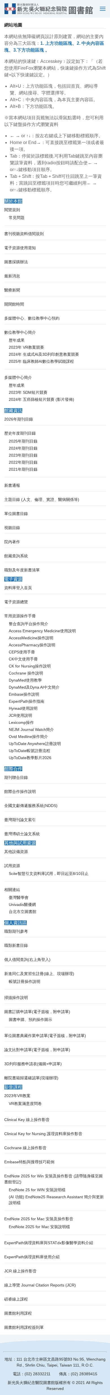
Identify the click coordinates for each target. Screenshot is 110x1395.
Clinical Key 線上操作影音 (27, 1119)
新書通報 (12, 485)
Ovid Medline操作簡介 (28, 736)
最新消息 (12, 276)
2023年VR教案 (17, 1095)
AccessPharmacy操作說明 (32, 645)
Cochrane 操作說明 (26, 673)
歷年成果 (17, 340)
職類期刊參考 (16, 931)
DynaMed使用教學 (25, 680)
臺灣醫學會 (18, 897)
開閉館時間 (14, 304)
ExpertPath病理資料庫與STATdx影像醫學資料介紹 (48, 1243)
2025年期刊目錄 (23, 441)
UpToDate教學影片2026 (30, 757)
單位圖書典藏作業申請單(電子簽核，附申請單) (45, 1035)
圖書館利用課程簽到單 (24, 1327)
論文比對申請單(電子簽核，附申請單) (37, 1049)
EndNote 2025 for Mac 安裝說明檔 (39, 1226)
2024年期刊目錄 (23, 448)
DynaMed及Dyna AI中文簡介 (34, 687)
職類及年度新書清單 (22, 570)
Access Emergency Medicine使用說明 (42, 631)
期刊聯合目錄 (16, 777)
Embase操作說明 (24, 694)
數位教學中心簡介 (20, 332)
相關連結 (12, 889)
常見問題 (17, 217)
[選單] (101, 9)
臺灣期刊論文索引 (20, 819)
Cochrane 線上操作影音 (25, 1148)
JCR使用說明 (20, 715)
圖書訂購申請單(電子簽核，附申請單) (37, 1011)
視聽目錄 (12, 527)
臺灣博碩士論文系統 (22, 834)
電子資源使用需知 (20, 248)
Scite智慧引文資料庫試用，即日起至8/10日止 (49, 873)
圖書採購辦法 (16, 262)
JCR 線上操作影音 (20, 1271)
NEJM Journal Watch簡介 (31, 729)
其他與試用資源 (20, 843)
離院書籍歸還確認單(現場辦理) (31, 1078)
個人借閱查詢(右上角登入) (27, 959)
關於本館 (13, 201)
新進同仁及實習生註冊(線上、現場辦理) (39, 973)
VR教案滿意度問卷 (25, 1103)
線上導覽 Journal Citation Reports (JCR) (40, 1285)
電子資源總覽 (16, 602)
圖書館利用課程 (18, 1313)
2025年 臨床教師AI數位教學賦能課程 (41, 361)
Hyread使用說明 (23, 708)
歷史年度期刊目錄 (20, 433)
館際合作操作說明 (20, 791)
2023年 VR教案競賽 (26, 347)
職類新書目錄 (16, 945)
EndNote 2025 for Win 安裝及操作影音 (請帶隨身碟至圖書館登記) (53, 1179)
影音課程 (13, 1087)
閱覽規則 (12, 209)
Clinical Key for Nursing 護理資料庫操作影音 (43, 1133)
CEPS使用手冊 (22, 652)
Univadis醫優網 (22, 904)
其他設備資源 (16, 851)
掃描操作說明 (16, 997)
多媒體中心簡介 (18, 377)
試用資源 (12, 865)
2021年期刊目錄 (23, 469)
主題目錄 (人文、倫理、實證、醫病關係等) (41, 499)
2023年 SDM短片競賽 (28, 392)
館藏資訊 (13, 410)
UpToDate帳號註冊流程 (29, 750)
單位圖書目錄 (16, 513)
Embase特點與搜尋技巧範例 (29, 1162)
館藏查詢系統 (16, 556)
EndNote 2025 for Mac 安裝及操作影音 (38, 1219)
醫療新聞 (12, 290)
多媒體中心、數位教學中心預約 (32, 318)
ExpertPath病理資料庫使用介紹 (32, 1257)
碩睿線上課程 (16, 1299)
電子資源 (13, 579)
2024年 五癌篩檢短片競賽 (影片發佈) (41, 399)
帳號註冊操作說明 (24, 981)
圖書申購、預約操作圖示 (30, 1019)
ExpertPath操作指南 (26, 701)
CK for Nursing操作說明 (30, 666)
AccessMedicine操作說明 (31, 638)
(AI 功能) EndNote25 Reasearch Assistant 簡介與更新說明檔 (56, 1200)
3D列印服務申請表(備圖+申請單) (33, 1064)
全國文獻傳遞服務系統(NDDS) (31, 805)
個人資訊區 (15, 922)
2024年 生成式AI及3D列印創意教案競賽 (44, 354)
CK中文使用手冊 (23, 659)
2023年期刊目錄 (23, 455)
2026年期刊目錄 (18, 419)
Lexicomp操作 (21, 722)
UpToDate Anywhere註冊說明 (35, 743)
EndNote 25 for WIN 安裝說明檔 (37, 1190)
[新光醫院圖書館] (49, 8)
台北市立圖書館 (22, 911)
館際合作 (13, 768)
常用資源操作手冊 (20, 616)
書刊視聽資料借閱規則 (24, 233)
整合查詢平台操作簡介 (28, 624)
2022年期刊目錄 (23, 462)
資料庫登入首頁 (18, 587)
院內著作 (12, 542)
